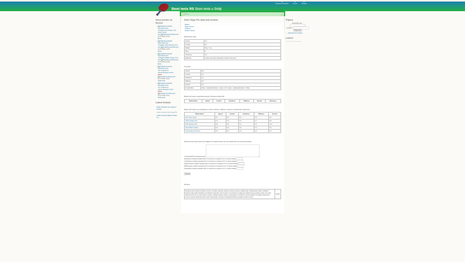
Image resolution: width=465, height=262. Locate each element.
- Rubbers (187, 28)
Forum (295, 3)
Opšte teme (161, 81)
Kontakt (304, 3)
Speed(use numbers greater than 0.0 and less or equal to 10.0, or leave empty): (210, 159)
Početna (186, 14)
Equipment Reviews (282, 3)
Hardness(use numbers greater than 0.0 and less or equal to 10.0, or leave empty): (211, 163)
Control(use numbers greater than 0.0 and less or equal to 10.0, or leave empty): (210, 161)
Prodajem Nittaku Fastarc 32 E (168, 58)
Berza (160, 38)
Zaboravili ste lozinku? (295, 33)
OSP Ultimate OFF (191, 124)
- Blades (187, 24)
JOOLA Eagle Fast (191, 121)
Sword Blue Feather (191, 127)
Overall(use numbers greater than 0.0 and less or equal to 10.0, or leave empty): (210, 168)
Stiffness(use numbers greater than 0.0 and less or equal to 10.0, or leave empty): (211, 166)
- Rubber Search (189, 30)
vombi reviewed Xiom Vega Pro (167, 112)
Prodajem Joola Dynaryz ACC (168, 45)
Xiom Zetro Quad (190, 117)
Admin (160, 74)
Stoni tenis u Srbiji (196, 9)
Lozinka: (289, 28)
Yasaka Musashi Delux (192, 131)
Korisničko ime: (297, 23)
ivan (159, 34)
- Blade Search (189, 26)
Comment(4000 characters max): (195, 156)
